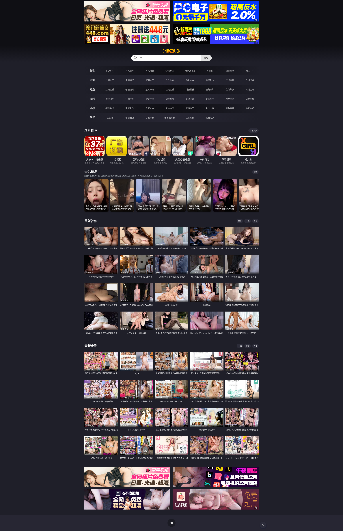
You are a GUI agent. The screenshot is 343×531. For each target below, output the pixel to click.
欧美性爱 (169, 89)
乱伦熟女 (230, 89)
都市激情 (109, 108)
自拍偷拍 (129, 80)
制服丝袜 (190, 89)
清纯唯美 (210, 98)
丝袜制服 (210, 80)
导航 (92, 117)
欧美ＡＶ (150, 80)
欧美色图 (150, 98)
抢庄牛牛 (250, 70)
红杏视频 (190, 117)
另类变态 (250, 89)
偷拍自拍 (129, 89)
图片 (92, 99)
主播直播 (230, 80)
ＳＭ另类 (250, 80)
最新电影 (90, 345)
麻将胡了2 (190, 70)
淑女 (247, 346)
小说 (92, 108)
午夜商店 (129, 117)
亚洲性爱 (109, 89)
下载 (255, 172)
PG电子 (109, 70)
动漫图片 (169, 98)
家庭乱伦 (129, 108)
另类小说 (210, 108)
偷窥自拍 (109, 98)
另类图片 (250, 98)
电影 (92, 89)
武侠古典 (169, 108)
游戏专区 (169, 70)
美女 (240, 221)
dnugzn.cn (171, 51)
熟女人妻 (190, 80)
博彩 (92, 70)
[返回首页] (263, 525)
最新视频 (90, 221)
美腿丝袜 (190, 98)
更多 (255, 221)
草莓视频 (150, 117)
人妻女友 (150, 108)
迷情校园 (190, 108)
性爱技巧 (250, 108)
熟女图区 (230, 98)
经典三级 (210, 89)
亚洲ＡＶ (109, 80)
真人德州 (129, 70)
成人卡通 (150, 89)
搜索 (206, 57)
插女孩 (110, 117)
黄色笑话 (230, 108)
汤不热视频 (169, 117)
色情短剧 (210, 117)
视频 (92, 80)
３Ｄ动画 (169, 80)
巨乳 (247, 221)
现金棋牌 (230, 70)
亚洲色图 (129, 98)
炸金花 (210, 70)
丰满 (240, 346)
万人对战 (150, 70)
